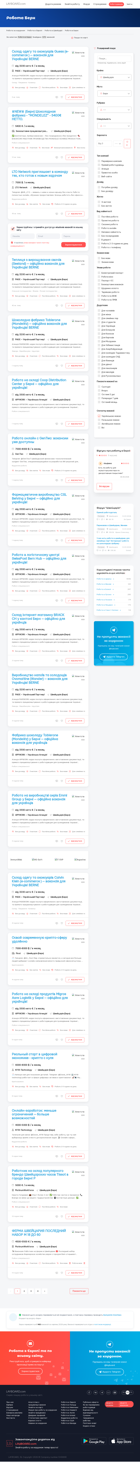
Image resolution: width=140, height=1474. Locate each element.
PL (131, 1392)
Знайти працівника (37, 1413)
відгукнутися (76, 97)
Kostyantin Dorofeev (112, 1315)
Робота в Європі (68, 1402)
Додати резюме (53, 4)
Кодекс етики (89, 1426)
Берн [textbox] (105, 94)
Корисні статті (34, 1421)
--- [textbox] (104, 110)
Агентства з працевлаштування (37, 1403)
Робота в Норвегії (69, 1410)
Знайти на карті (35, 1407)
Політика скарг (90, 1423)
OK (127, 143)
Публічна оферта (90, 1402)
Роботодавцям (116, 4)
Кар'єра (9, 1405)
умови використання (32, 243)
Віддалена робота (69, 1418)
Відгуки (9, 1407)
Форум (86, 4)
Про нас (10, 1402)
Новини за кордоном (37, 1423)
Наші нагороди (13, 1415)
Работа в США (67, 1421)
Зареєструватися (73, 245)
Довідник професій (36, 1415)
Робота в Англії (68, 1413)
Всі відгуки (104, 486)
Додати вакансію (124, 1404)
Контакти (10, 1418)
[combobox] (114, 77)
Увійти (129, 4)
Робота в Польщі (68, 1405)
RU (124, 1392)
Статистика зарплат (37, 1418)
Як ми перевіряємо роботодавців (91, 1406)
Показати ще (79, 1291)
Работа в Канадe (68, 1423)
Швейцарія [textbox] (108, 77)
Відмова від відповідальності (90, 1411)
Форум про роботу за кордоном (42, 1410)
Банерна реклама (14, 1413)
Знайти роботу (72, 4)
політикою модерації (102, 1324)
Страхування (99, 4)
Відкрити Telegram (116, 657)
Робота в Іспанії (68, 1415)
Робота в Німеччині (69, 1407)
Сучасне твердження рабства (88, 1418)
